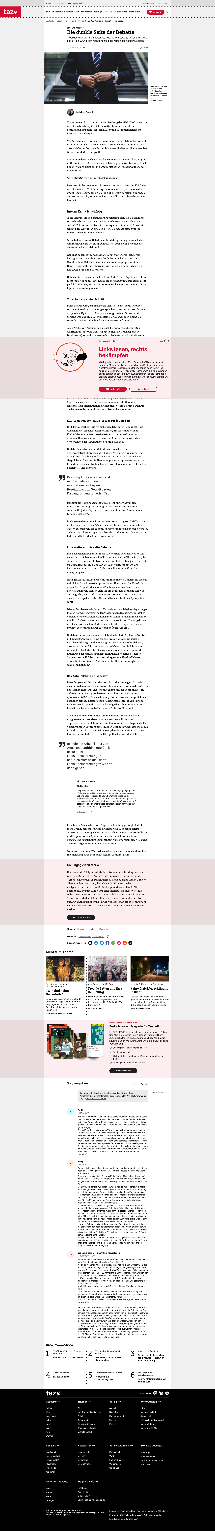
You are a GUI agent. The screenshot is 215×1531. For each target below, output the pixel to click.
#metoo (81, 21)
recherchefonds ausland (152, 1420)
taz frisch (82, 1456)
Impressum (137, 1515)
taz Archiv (145, 1464)
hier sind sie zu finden (96, 1098)
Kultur (49, 1420)
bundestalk (51, 1452)
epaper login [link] (162, 3)
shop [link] (69, 3)
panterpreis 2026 (149, 1428)
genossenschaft (148, 1412)
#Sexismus (103, 929)
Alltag (72, 21)
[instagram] (167, 1394)
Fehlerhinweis (98, 937)
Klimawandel (83, 1420)
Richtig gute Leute (86, 1424)
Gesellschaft (62, 21)
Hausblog (113, 1412)
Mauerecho (51, 1464)
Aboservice (83, 1492)
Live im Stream (116, 1460)
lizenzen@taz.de (64, 1515)
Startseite (50, 21)
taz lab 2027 (115, 1468)
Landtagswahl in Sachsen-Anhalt (90, 1414)
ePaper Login (84, 1496)
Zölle (80, 1408)
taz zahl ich (146, 1416)
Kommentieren (85, 937)
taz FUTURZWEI (148, 1456)
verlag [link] (48, 3)
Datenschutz (126, 1515)
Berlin (48, 1428)
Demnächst (114, 1452)
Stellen (112, 1420)
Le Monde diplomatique (152, 1460)
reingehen (50, 1472)
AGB (146, 1515)
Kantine (49, 1492)
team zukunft (84, 1452)
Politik (49, 1408)
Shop (48, 1496)
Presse (112, 1424)
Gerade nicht (158, 341)
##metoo (81, 929)
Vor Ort (112, 1456)
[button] (168, 12)
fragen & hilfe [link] (78, 3)
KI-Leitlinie (163, 1511)
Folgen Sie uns (146, 1393)
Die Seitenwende (117, 1416)
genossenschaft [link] (149, 3)
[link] (48, 12)
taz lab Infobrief (85, 1464)
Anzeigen (50, 1500)
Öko (48, 1412)
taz (53, 1393)
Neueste (137, 1084)
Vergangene (115, 1464)
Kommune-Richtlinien (147, 1511)
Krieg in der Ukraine (87, 1428)
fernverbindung (53, 1456)
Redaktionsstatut (128, 1511)
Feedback (82, 1488)
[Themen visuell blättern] (142, 12)
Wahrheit (50, 1436)
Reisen (49, 1488)
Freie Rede (51, 1468)
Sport (48, 1424)
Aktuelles (113, 1408)
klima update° (52, 1460)
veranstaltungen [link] (59, 3)
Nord (48, 1432)
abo (143, 1408)
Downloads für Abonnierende (91, 1500)
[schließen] (166, 341)
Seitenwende (155, 1515)
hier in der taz (79, 524)
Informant (114, 1515)
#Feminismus (91, 929)
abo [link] (139, 3)
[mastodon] (155, 1394)
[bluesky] (161, 1394)
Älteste (145, 1084)
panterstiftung (147, 1424)
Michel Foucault (85, 1432)
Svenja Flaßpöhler (130, 254)
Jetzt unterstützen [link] (81, 917)
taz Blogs (145, 1452)
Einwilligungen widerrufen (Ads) (123, 1519)
